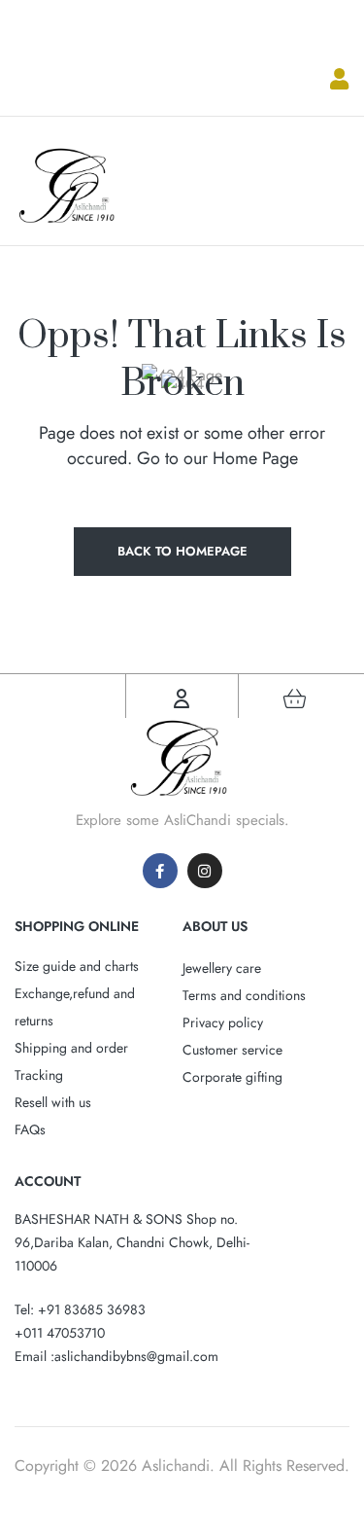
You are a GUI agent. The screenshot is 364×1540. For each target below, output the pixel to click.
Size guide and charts (77, 966)
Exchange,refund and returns (75, 1007)
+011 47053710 (60, 1333)
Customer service (232, 1049)
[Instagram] (204, 870)
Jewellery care (221, 968)
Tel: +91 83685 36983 (80, 1309)
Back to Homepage (182, 551)
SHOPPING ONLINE (77, 926)
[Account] (181, 698)
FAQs (30, 1129)
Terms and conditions (244, 995)
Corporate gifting (232, 1077)
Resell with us (53, 1102)
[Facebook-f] (160, 870)
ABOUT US (215, 926)
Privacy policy (222, 1022)
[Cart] (294, 698)
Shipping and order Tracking (71, 1061)
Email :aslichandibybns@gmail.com (116, 1356)
